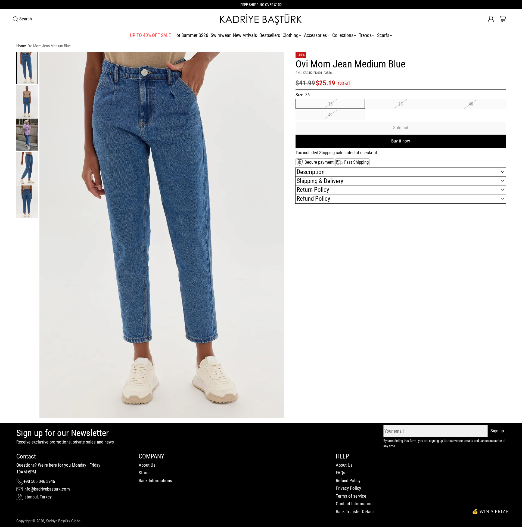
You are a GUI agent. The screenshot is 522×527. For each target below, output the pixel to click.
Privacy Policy (348, 488)
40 (471, 104)
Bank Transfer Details (355, 511)
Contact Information (354, 503)
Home (21, 46)
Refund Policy (348, 480)
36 (330, 104)
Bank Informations (155, 480)
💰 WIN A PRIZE (490, 511)
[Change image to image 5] (27, 201)
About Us (147, 465)
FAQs (340, 472)
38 (400, 104)
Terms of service (351, 496)
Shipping (327, 152)
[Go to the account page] (491, 19)
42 (330, 114)
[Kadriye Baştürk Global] (261, 19)
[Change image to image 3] (27, 135)
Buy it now (400, 141)
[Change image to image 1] (27, 68)
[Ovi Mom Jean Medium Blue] (161, 235)
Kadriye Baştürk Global (63, 521)
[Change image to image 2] (27, 101)
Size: (303, 94)
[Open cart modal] (503, 19)
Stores (145, 472)
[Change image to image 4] (27, 168)
